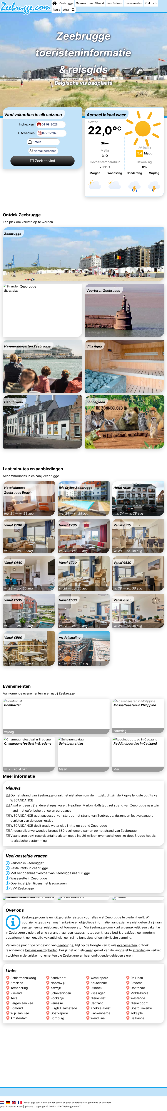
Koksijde (136, 1013)
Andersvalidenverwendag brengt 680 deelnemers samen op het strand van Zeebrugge (73, 830)
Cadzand (97, 1003)
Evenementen (133, 3)
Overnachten (84, 3)
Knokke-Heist (100, 1008)
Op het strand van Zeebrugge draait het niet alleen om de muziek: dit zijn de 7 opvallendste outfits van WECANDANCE (84, 797)
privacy (29, 1106)
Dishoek (96, 988)
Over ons (15, 910)
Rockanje (57, 998)
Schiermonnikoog (23, 978)
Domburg (57, 1018)
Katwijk (55, 988)
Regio (56, 9)
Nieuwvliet (97, 998)
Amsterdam (19, 1018)
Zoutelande (98, 983)
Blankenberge (100, 1013)
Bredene (136, 983)
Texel (14, 998)
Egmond (16, 1008)
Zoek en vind (45, 161)
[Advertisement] (83, 205)
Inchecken (27, 124)
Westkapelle (99, 978)
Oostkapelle (59, 1013)
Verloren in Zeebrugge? (27, 863)
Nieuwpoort (139, 1003)
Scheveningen (60, 993)
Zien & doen (114, 3)
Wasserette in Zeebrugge (28, 878)
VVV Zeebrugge (22, 888)
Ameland (16, 983)
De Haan (136, 978)
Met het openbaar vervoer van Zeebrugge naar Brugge (50, 873)
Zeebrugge (66, 3)
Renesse (56, 1003)
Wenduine (97, 1018)
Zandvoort (58, 978)
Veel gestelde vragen (27, 856)
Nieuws (13, 788)
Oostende (137, 988)
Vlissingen (97, 993)
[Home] (55, 3)
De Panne (137, 1018)
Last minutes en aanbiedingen (33, 468)
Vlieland (16, 993)
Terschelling (19, 988)
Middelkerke (139, 993)
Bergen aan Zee (21, 1003)
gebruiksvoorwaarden (11, 1106)
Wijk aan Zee (19, 1013)
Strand (99, 3)
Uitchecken (26, 133)
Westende (137, 998)
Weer (66, 9)
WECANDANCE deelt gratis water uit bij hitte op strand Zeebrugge (58, 825)
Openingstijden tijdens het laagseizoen (38, 883)
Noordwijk (57, 983)
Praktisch (151, 3)
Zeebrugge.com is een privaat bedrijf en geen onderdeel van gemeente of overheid (67, 1102)
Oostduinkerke (141, 1008)
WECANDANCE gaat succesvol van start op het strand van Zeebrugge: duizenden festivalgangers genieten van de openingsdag (81, 817)
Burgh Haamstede (63, 1008)
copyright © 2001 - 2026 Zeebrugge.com (57, 1106)
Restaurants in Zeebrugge (29, 868)
